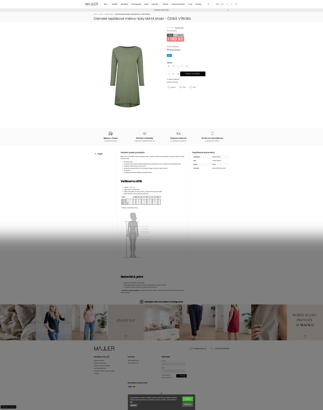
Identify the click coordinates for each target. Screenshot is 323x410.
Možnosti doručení (175, 50)
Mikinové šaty (216, 157)
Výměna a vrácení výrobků (102, 366)
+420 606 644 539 (221, 348)
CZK (217, 4)
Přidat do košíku (192, 74)
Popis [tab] (99, 153)
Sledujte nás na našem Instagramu (164, 301)
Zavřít (220, 93)
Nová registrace (166, 375)
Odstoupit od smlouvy (8, 407)
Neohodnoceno (179, 27)
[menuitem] (106, 4)
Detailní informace (172, 82)
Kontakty (96, 373)
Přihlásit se (182, 376)
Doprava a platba (99, 360)
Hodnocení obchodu (100, 363)
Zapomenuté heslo (167, 377)
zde (131, 402)
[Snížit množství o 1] (169, 74)
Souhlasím (187, 399)
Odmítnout (187, 404)
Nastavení (133, 405)
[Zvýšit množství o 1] (178, 74)
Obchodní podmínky (100, 368)
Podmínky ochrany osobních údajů (104, 371)
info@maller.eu (200, 348)
